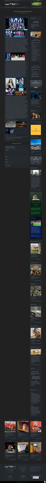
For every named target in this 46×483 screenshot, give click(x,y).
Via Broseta (33, 46)
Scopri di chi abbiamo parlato (34, 403)
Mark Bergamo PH (14, 137)
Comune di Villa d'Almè (35, 74)
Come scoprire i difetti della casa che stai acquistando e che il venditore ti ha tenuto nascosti (35, 213)
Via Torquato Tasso (34, 59)
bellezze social (16, 136)
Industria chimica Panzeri (9, 137)
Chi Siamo (9, 7)
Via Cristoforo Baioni (35, 49)
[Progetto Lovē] (36, 129)
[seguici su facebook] (39, 0)
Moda (26, 13)
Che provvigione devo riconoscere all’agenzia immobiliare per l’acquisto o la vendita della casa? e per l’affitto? (35, 209)
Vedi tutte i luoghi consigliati (37, 322)
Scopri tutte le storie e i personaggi (36, 343)
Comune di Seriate (34, 71)
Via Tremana (34, 60)
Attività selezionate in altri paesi (35, 76)
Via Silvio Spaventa (34, 57)
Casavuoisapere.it (35, 382)
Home (6, 7)
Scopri (40, 7)
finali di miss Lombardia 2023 (23, 136)
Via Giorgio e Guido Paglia (35, 50)
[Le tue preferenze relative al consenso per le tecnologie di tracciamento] (44, 481)
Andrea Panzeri (12, 136)
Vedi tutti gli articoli (38, 106)
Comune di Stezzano (34, 73)
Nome (7, 156)
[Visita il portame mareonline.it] (36, 476)
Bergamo (19, 136)
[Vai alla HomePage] (11, 4)
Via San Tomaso (34, 56)
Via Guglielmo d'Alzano (35, 52)
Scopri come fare (33, 363)
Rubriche (35, 7)
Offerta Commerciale (23, 7)
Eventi (17, 7)
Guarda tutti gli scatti (37, 189)
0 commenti (13, 139)
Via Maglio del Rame (34, 53)
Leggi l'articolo (32, 152)
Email (6, 159)
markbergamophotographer (19, 137)
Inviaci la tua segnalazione (33, 105)
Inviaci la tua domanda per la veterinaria (35, 121)
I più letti (13, 7)
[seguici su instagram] (37, 0)
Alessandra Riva (8, 136)
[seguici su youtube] (38, 0)
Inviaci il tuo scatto (33, 188)
